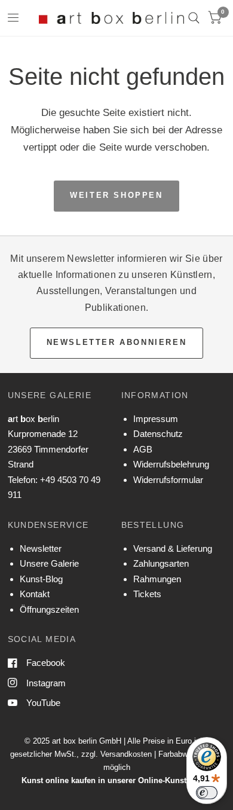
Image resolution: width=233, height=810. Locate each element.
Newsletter (41, 548)
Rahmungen (157, 579)
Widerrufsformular (168, 480)
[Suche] (194, 18)
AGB (142, 449)
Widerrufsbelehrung (171, 464)
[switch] (206, 792)
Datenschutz (158, 434)
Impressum (155, 419)
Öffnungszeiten (49, 609)
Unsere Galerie (49, 563)
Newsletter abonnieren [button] (117, 342)
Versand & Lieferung (172, 548)
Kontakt (35, 594)
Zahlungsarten (161, 563)
